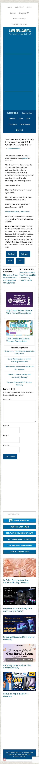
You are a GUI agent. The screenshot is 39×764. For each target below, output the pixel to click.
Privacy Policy (22, 756)
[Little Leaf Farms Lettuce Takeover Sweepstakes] (19, 328)
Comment (7, 399)
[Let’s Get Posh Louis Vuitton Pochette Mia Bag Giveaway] (19, 568)
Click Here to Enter (12, 212)
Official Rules (25, 212)
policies (25, 158)
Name (6, 426)
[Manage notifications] (4, 759)
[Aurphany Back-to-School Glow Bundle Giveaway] (19, 653)
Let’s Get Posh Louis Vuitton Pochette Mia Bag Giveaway (16, 581)
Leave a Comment (14, 148)
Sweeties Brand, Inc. (15, 752)
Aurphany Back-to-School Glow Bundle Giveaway (17, 666)
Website (6, 445)
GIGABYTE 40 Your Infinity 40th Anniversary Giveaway (17, 609)
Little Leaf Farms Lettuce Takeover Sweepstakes (17, 340)
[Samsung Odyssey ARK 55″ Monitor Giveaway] (19, 625)
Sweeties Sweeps (20, 31)
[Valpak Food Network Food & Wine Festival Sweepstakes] (19, 300)
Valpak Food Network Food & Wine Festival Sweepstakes (19, 311)
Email (6, 436)
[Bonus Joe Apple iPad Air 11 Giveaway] (19, 681)
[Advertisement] (19, 488)
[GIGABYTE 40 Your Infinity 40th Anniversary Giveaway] (19, 596)
